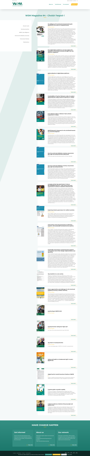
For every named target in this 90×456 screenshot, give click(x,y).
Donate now (74, 4)
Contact (74, 0)
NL (16, 0)
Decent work (26, 25)
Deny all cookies (57, 454)
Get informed (58, 4)
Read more (73, 69)
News (68, 0)
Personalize (64, 454)
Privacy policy (69, 454)
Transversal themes (24, 38)
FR (15, 0)
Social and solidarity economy (22, 35)
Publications (26, 42)
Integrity (71, 0)
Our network (66, 4)
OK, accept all (48, 454)
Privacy (23, 453)
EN (12, 0)
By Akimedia (28, 453)
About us (51, 4)
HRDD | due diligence (24, 32)
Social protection (25, 29)
